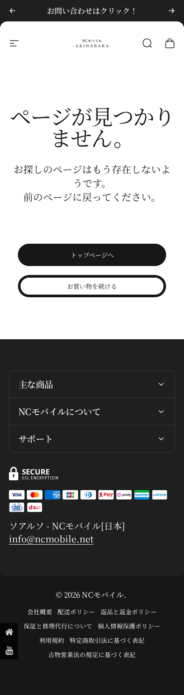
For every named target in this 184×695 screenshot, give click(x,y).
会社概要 (39, 611)
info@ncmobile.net (51, 538)
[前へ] (12, 10)
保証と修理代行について (58, 625)
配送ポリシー (76, 611)
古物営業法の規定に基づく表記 (92, 654)
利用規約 (51, 640)
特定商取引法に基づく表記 (107, 640)
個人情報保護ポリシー (129, 625)
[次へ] (171, 10)
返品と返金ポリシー (128, 611)
